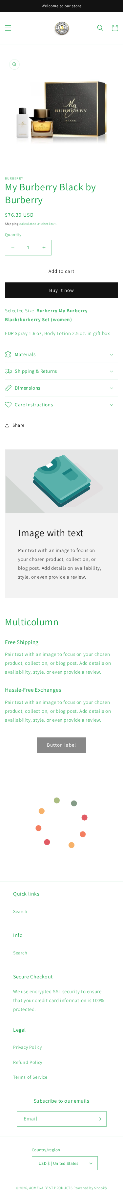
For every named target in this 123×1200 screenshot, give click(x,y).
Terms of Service (30, 1077)
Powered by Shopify (90, 1188)
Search (20, 911)
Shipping (12, 224)
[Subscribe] (99, 1119)
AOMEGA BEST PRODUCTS (51, 1188)
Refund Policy (27, 1062)
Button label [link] (61, 745)
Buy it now (61, 290)
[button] (8, 28)
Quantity (13, 234)
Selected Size (19, 310)
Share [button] (18, 425)
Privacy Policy (27, 1047)
